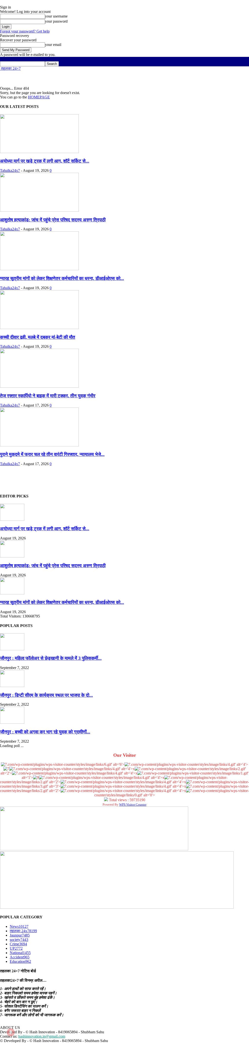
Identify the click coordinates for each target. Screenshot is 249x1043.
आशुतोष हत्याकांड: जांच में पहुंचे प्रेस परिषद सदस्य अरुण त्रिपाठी (53, 219)
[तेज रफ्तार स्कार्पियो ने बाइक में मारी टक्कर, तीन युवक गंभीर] (39, 386)
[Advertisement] (57, 78)
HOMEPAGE (39, 97)
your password (56, 21)
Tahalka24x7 (10, 170)
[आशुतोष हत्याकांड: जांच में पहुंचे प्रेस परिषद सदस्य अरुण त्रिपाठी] (39, 210)
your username (56, 16)
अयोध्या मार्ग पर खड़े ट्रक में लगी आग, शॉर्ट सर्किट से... (44, 161)
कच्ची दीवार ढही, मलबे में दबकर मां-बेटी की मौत (37, 337)
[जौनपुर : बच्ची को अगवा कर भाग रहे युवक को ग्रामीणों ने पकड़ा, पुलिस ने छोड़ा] (12, 722)
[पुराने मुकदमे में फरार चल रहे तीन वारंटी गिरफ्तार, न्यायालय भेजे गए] (39, 445)
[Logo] (0, 59)
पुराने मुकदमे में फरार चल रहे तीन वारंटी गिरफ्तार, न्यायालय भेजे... (52, 454)
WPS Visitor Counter (132, 804)
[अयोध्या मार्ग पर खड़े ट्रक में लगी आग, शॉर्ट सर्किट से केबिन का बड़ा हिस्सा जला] (39, 152)
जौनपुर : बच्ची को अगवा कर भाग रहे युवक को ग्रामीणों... (45, 731)
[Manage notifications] (11, 1032)
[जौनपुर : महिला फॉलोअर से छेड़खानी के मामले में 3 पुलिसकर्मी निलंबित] (12, 649)
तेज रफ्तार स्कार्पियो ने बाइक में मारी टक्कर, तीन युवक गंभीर (47, 395)
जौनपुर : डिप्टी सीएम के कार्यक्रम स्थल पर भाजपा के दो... (46, 695)
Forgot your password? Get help (25, 31)
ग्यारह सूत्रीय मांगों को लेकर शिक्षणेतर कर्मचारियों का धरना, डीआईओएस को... (62, 278)
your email (53, 45)
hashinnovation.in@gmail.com (41, 1036)
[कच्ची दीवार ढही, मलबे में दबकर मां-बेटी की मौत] (39, 328)
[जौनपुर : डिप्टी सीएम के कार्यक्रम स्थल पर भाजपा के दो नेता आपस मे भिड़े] (12, 686)
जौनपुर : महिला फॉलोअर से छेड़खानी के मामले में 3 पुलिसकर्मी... (51, 658)
